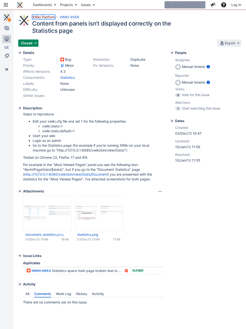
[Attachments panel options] (160, 191)
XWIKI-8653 (41, 271)
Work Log (63, 294)
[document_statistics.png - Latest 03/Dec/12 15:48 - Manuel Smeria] (47, 213)
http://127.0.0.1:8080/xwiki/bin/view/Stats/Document (66, 174)
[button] (5, 5)
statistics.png (87, 234)
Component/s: (34, 77)
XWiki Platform (43, 17)
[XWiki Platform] (7, 17)
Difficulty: (30, 89)
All (27, 294)
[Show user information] (208, 67)
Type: (27, 59)
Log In (236, 5)
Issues (86, 5)
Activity (98, 294)
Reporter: (182, 75)
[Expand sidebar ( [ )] (6, 69)
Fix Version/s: (103, 65)
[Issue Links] (20, 255)
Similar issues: (34, 95)
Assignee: (182, 60)
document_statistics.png (44, 234)
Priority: (29, 65)
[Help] (223, 5)
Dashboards (42, 5)
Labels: (28, 83)
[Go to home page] (20, 5)
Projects (66, 5)
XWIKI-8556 (69, 17)
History (81, 294)
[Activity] (20, 284)
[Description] (20, 108)
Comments (42, 294)
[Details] (20, 52)
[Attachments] (20, 191)
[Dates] (172, 121)
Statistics (67, 77)
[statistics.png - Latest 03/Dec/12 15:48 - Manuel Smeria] (99, 213)
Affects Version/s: (36, 71)
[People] (172, 52)
